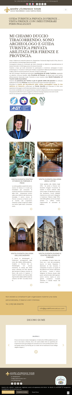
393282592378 (16, 376)
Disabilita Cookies (22, 392)
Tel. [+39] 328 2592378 (21, 1)
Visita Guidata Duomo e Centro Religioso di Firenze (50, 255)
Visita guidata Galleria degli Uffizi (50, 180)
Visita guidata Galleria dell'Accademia (22, 254)
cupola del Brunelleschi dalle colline (30, 84)
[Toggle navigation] (66, 9)
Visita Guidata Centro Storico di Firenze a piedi (22, 181)
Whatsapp (53, 1)
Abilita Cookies (8, 392)
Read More (35, 392)
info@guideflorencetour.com (38, 1)
